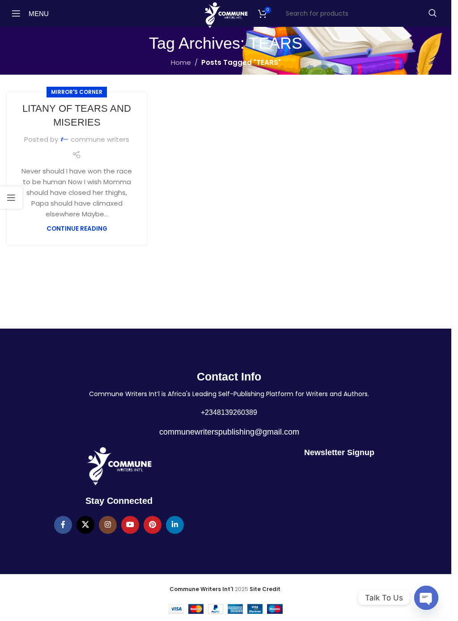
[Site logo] (225, 14)
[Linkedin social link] (175, 525)
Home (181, 62)
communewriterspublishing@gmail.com (229, 431)
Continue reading (77, 228)
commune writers (100, 139)
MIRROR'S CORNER (76, 92)
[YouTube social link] (130, 525)
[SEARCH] (432, 13)
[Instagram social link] (108, 525)
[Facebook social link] (63, 525)
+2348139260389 (229, 412)
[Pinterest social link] (152, 525)
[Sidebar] (11, 197)
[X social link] (85, 525)
